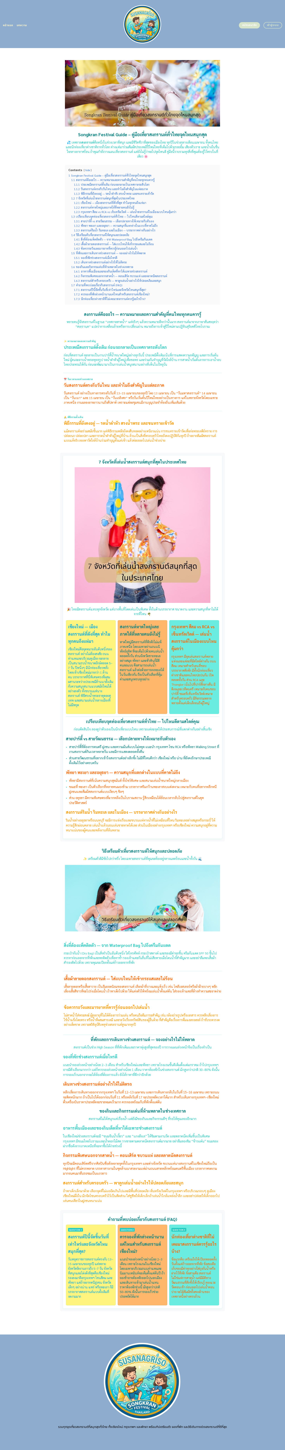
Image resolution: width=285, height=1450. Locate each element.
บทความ (22, 25)
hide (87, 170)
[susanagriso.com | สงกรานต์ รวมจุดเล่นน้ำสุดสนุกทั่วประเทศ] (142, 24)
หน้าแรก (8, 25)
